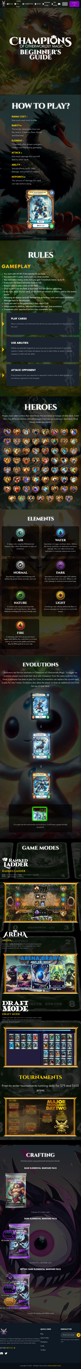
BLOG (11, 4)
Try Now (43, 1350)
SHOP (39, 4)
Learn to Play (44, 1338)
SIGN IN (74, 4)
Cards (42, 1346)
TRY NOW (55, 4)
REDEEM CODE (47, 4)
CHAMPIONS (28, 4)
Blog (41, 1334)
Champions (43, 1342)
